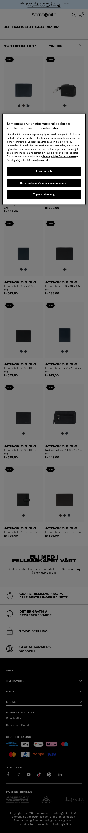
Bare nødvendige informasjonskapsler (44, 182)
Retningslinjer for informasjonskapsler (28, 159)
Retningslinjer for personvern (59, 156)
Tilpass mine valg (44, 194)
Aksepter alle (44, 171)
